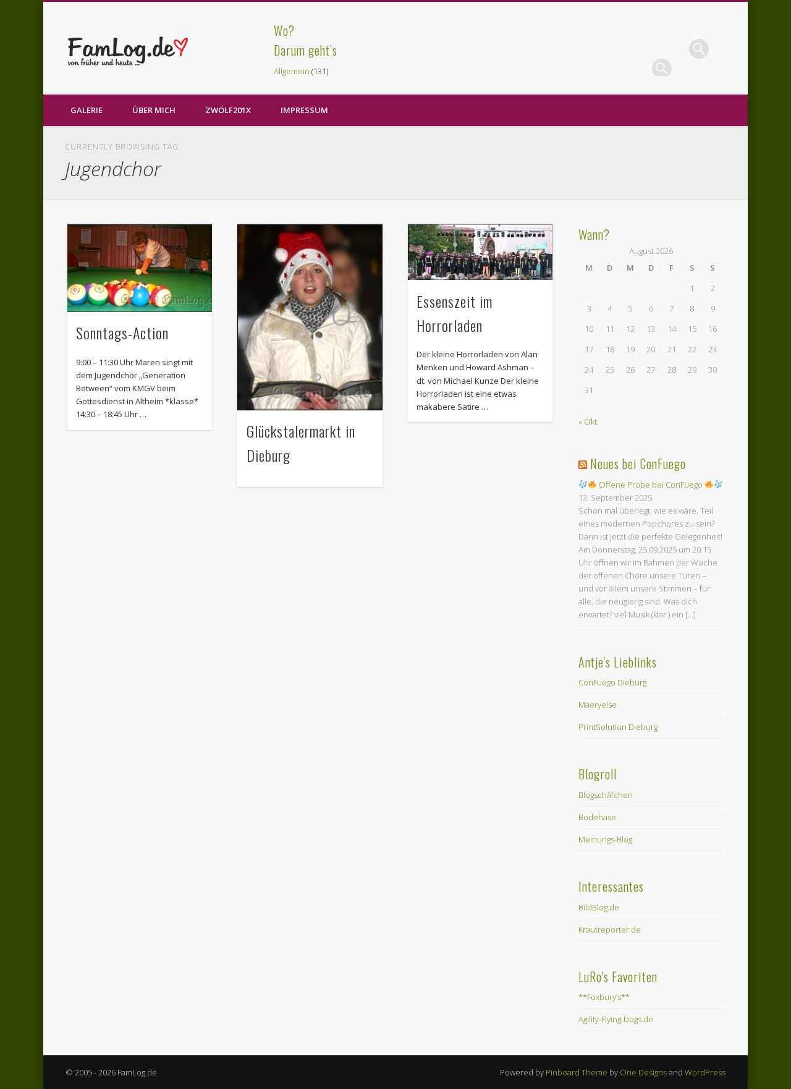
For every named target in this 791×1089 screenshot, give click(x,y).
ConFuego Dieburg (612, 682)
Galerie (86, 110)
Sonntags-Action (122, 332)
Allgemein (292, 71)
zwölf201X (228, 110)
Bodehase (597, 817)
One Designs (643, 1072)
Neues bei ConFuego (638, 463)
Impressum (304, 110)
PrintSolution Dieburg (618, 726)
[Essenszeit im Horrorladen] (480, 252)
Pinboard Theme (576, 1072)
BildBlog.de (598, 907)
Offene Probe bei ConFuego (650, 484)
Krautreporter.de (609, 929)
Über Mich (154, 110)
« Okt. (588, 421)
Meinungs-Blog (605, 839)
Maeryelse (597, 704)
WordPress (705, 1072)
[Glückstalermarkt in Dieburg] (309, 317)
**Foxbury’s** (604, 996)
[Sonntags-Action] (139, 268)
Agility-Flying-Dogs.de (615, 1019)
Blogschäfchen (605, 794)
